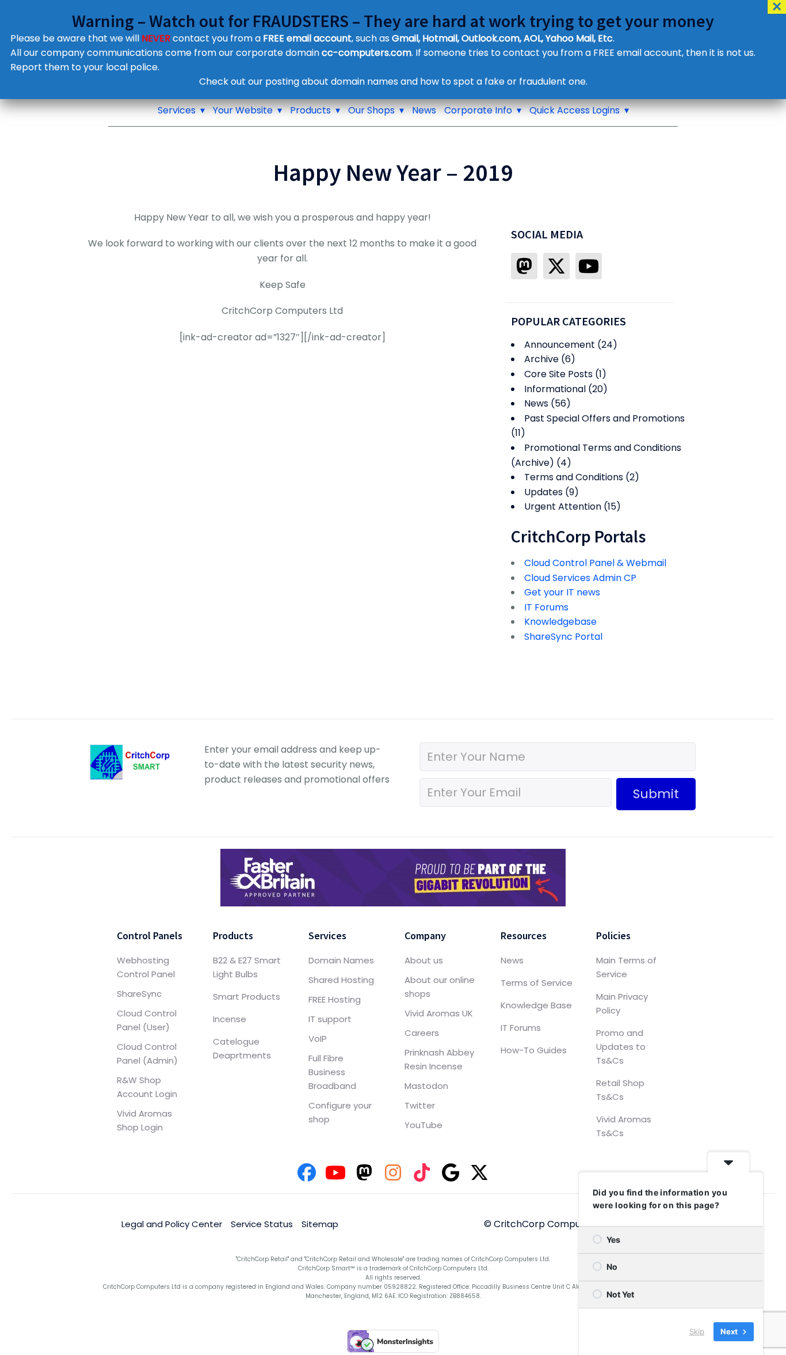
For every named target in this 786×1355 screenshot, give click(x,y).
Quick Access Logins (574, 110)
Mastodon (426, 1086)
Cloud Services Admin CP (580, 577)
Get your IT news (562, 592)
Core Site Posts (558, 374)
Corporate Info (478, 110)
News (424, 110)
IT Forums (546, 607)
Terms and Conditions (573, 477)
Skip (696, 1331)
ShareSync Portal (563, 636)
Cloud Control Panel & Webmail (595, 563)
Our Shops (371, 110)
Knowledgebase (560, 621)
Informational (555, 389)
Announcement (559, 344)
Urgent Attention (562, 506)
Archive (541, 359)
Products (310, 110)
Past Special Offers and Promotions (604, 418)
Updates (543, 492)
